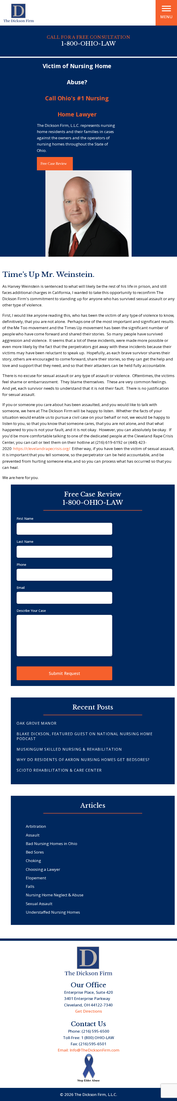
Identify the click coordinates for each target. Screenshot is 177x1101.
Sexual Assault (39, 903)
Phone (21, 564)
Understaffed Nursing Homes (53, 912)
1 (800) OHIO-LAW (97, 1037)
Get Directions (88, 1011)
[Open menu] (166, 8)
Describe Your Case (31, 610)
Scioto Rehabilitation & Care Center (59, 770)
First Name (25, 518)
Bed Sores (35, 852)
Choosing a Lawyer (43, 869)
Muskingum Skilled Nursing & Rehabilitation (69, 749)
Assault (32, 835)
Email (21, 587)
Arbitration (36, 826)
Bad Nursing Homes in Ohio (51, 843)
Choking (33, 860)
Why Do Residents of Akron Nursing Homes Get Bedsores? (83, 759)
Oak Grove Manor (36, 723)
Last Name (25, 541)
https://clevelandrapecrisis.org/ (41, 448)
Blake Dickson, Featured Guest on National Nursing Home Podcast (85, 736)
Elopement (36, 877)
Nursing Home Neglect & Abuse (54, 895)
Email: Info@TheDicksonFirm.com (88, 1050)
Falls (30, 886)
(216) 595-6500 (95, 1031)
